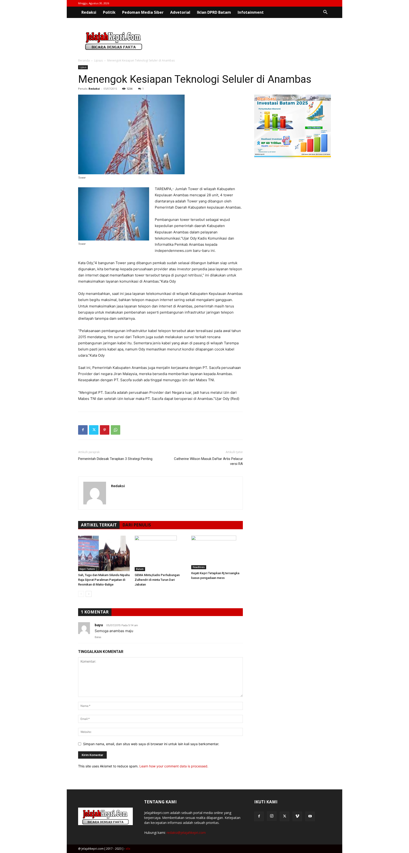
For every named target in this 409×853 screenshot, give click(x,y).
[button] (325, 12)
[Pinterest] (104, 430)
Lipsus (98, 60)
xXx (128, 849)
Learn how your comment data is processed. (173, 766)
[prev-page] (81, 594)
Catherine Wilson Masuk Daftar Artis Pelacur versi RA (208, 461)
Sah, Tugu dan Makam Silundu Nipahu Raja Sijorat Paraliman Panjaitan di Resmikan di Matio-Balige (104, 579)
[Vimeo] (297, 816)
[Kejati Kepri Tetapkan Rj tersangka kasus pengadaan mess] (217, 552)
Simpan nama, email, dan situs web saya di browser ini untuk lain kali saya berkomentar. (151, 744)
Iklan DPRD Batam (214, 12)
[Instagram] (271, 816)
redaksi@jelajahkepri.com (186, 832)
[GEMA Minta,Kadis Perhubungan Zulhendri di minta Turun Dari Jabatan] (160, 553)
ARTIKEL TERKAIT (99, 525)
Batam (140, 569)
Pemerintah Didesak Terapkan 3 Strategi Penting (115, 459)
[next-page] (89, 594)
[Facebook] (83, 430)
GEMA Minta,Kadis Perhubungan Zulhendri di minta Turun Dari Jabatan (157, 579)
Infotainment (251, 12)
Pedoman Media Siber (143, 12)
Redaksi (88, 12)
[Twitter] (93, 430)
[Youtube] (310, 816)
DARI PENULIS (136, 525)
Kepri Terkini (87, 569)
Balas (98, 637)
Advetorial (180, 12)
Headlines (199, 567)
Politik (109, 12)
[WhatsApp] (115, 430)
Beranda (84, 60)
